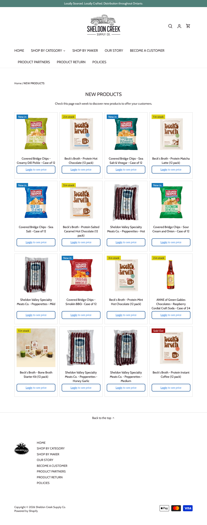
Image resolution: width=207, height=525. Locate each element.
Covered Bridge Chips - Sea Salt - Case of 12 (36, 229)
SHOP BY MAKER (48, 454)
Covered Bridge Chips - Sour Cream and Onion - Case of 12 (170, 229)
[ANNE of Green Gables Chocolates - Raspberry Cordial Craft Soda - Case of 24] (171, 275)
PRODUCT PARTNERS (51, 471)
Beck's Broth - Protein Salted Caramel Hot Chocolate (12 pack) (81, 231)
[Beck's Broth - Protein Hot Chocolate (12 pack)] (81, 134)
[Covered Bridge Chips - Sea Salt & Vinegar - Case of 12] (126, 134)
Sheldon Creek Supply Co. (51, 507)
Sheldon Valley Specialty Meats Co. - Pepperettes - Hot (126, 229)
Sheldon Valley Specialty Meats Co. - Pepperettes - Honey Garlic (81, 377)
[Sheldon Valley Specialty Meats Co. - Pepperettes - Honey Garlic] (81, 347)
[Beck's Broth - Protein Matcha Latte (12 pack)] (171, 134)
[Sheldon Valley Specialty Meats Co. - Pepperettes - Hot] (126, 202)
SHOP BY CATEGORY (51, 448)
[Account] (179, 26)
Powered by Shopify (26, 510)
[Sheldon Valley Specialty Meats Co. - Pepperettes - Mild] (36, 275)
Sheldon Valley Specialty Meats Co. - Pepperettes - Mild (36, 302)
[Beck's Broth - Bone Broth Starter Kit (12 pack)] (36, 347)
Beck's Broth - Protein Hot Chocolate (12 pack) (80, 161)
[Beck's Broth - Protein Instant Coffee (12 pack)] (171, 347)
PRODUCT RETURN (50, 477)
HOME (41, 443)
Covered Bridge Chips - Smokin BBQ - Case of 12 (81, 302)
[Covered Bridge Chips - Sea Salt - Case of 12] (36, 202)
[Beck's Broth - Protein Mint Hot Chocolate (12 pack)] (126, 275)
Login (29, 169)
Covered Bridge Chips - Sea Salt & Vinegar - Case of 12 (126, 161)
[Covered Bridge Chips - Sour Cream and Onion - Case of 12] (171, 202)
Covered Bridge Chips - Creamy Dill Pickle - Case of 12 (36, 161)
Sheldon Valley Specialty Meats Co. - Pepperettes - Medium (126, 377)
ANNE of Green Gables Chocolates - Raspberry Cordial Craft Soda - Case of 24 (171, 304)
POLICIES (43, 483)
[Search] (170, 26)
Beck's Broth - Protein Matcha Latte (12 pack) (171, 161)
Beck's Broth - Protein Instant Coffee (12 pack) (171, 375)
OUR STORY (45, 460)
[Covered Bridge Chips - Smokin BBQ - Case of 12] (81, 275)
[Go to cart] (188, 26)
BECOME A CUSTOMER (52, 466)
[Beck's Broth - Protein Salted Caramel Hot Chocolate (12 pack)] (81, 202)
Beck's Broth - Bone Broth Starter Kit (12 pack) (36, 375)
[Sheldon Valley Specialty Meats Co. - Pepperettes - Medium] (126, 347)
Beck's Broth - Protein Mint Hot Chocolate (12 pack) (126, 302)
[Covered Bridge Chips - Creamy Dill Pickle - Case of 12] (36, 134)
